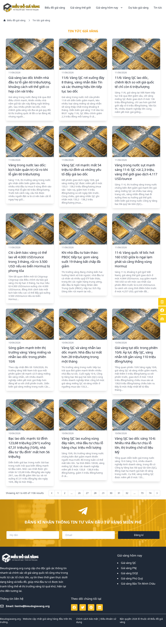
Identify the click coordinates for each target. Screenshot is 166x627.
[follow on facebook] (74, 607)
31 (119, 493)
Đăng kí (138, 535)
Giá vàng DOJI (129, 573)
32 (127, 493)
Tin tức (158, 7)
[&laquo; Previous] (52, 493)
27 (87, 493)
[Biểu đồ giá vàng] (21, 7)
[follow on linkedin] (99, 607)
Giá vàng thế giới (80, 7)
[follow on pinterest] (91, 607)
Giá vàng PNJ (128, 568)
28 (95, 493)
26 (79, 493)
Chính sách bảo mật (87, 618)
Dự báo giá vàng (138, 7)
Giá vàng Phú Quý (132, 578)
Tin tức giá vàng (41, 20)
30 (111, 493)
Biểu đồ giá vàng (55, 7)
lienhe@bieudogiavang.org (32, 606)
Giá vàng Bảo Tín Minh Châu (138, 583)
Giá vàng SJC (128, 563)
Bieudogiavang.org (11, 568)
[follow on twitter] (82, 607)
